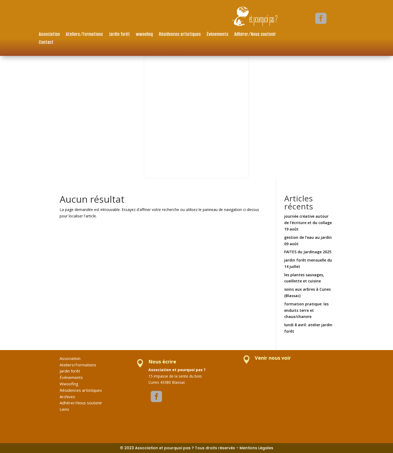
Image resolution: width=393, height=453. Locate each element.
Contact (46, 42)
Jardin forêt (119, 34)
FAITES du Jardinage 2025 (307, 251)
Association (49, 34)
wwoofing (144, 34)
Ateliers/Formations (84, 34)
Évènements (217, 34)
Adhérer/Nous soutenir (255, 34)
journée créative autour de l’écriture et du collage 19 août (308, 223)
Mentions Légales (256, 448)
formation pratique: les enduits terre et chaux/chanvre (306, 310)
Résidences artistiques (180, 34)
